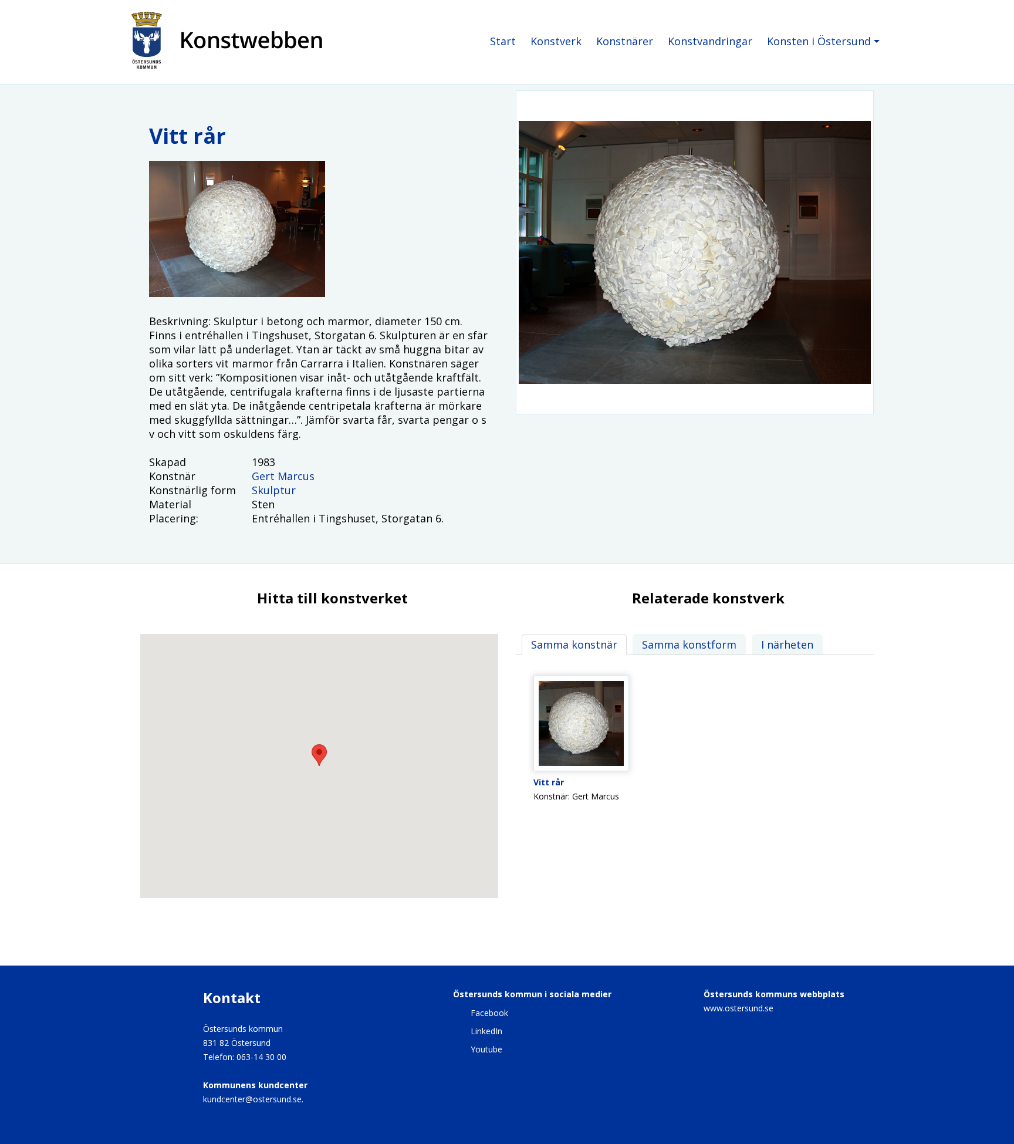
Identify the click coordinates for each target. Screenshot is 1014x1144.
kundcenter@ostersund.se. (253, 1099)
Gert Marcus (283, 476)
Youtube (486, 1049)
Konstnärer (624, 41)
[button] (319, 755)
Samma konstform (689, 644)
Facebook (489, 1012)
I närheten (787, 644)
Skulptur (274, 490)
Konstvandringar (710, 41)
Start (503, 41)
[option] (695, 252)
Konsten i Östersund (819, 41)
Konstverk (556, 41)
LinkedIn (486, 1031)
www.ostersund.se (738, 1008)
